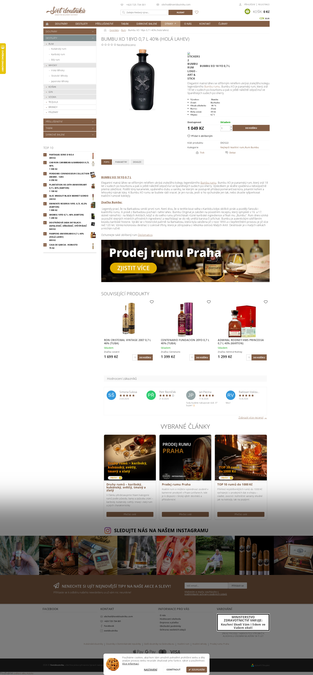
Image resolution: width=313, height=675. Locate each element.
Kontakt (204, 23)
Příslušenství (104, 23)
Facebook (109, 625)
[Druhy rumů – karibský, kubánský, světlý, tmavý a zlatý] (130, 457)
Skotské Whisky (59, 75)
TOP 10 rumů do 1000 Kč (235, 484)
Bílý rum (55, 59)
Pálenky (53, 112)
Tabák (125, 23)
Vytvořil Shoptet (262, 665)
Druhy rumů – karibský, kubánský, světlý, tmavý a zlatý (126, 487)
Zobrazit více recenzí (250, 417)
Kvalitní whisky (200, 644)
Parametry (121, 162)
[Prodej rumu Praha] (185, 260)
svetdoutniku (111, 630)
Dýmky (169, 23)
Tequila (53, 101)
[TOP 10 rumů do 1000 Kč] (241, 457)
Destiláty (81, 23)
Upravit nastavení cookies (101, 665)
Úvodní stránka (47, 24)
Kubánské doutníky (93, 644)
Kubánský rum (58, 48)
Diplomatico (145, 235)
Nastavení (150, 669)
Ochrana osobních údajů (173, 629)
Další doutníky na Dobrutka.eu (159, 644)
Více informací (130, 663)
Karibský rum (58, 54)
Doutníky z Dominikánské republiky (123, 644)
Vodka (52, 96)
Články (223, 23)
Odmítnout (173, 669)
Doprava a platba (169, 622)
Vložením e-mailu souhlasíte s (206, 593)
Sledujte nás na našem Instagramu (161, 530)
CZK (262, 18)
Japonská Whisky (60, 81)
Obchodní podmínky (170, 626)
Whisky (53, 65)
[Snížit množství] (231, 129)
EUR (267, 18)
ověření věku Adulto (23, 673)
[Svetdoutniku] (66, 11)
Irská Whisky (57, 70)
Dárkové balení (146, 23)
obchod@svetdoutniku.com (118, 616)
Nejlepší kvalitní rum (232, 147)
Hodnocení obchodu (170, 618)
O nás (188, 23)
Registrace (264, 4)
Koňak (52, 86)
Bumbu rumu (212, 86)
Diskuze (137, 162)
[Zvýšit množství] (231, 126)
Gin (51, 91)
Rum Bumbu (252, 147)
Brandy (53, 107)
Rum (51, 43)
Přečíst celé (130, 514)
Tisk (202, 152)
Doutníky (61, 23)
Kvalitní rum (183, 644)
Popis (107, 162)
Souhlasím (198, 669)
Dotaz (232, 152)
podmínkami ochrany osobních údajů (206, 594)
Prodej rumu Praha (176, 484)
